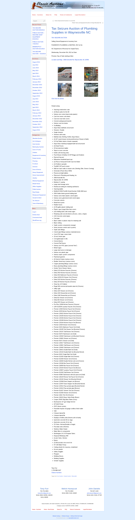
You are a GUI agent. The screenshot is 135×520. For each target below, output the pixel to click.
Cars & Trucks (37, 149)
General (35, 166)
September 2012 (37, 127)
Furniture (35, 164)
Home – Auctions (37, 15)
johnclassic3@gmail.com (94, 493)
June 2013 (36, 101)
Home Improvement (38, 175)
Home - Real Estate (49, 509)
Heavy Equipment (38, 172)
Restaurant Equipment (39, 195)
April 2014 (35, 73)
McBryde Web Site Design (76, 516)
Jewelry (35, 178)
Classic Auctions (57, 472)
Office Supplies (37, 186)
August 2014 (36, 62)
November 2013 (37, 87)
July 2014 (35, 65)
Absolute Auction (37, 138)
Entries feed (36, 214)
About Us (49, 15)
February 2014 (37, 79)
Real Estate (36, 192)
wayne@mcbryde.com (74, 518)
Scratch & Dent (37, 198)
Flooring (35, 161)
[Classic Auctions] (67, 12)
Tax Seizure (36, 200)
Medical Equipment (38, 181)
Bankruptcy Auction (38, 147)
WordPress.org (37, 220)
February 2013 (37, 113)
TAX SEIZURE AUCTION (59, 37)
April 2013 (35, 107)
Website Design (65, 516)
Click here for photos (58, 98)
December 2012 (37, 118)
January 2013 (37, 116)
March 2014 (36, 76)
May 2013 (35, 104)
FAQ (55, 15)
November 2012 (37, 121)
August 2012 (36, 130)
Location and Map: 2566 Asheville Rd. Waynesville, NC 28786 (70, 59)
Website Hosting (56, 516)
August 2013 (36, 96)
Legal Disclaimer (80, 15)
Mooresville (74, 476)
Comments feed (37, 217)
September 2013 (37, 93)
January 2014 (37, 82)
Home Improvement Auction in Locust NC (65, 20)
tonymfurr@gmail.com (44, 493)
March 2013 (36, 110)
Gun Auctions (60, 476)
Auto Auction (36, 144)
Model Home (36, 183)
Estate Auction (37, 158)
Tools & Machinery (38, 203)
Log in (34, 212)
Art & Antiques (37, 141)
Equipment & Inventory (39, 155)
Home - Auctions (36, 509)
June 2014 (36, 67)
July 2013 (35, 99)
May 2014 (35, 70)
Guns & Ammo (37, 169)
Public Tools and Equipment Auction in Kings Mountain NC (86, 22)
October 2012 (37, 124)
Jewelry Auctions (67, 476)
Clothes (35, 152)
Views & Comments (66, 15)
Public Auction (37, 189)
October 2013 (37, 90)
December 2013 (37, 84)
